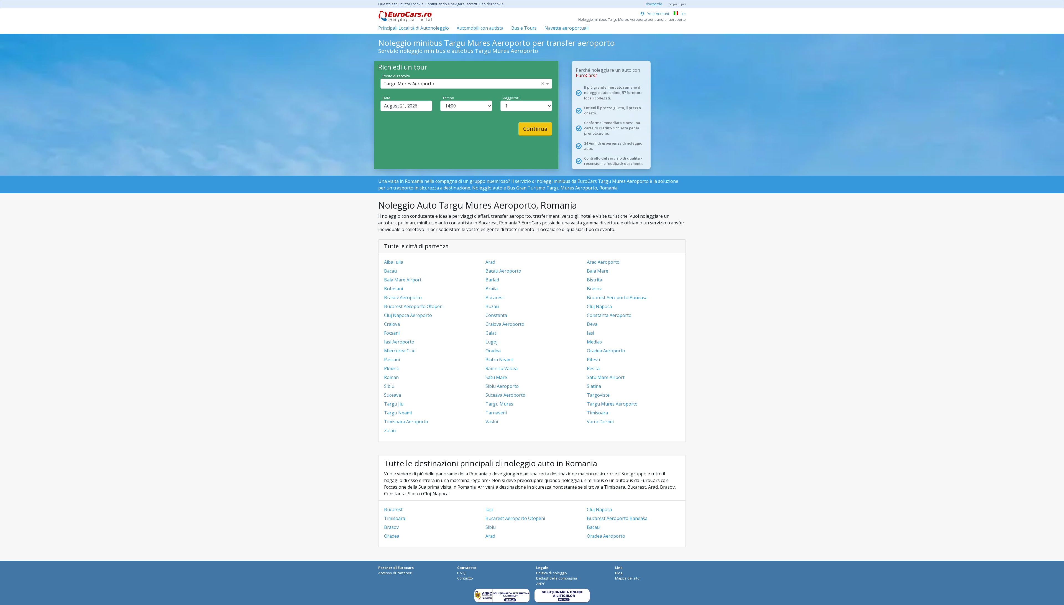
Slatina (594, 386)
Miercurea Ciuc (399, 351)
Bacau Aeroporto (503, 271)
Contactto (465, 578)
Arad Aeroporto (603, 262)
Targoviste (598, 395)
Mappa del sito (627, 578)
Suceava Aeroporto (505, 395)
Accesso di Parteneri (395, 572)
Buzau (492, 306)
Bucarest (494, 297)
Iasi (590, 333)
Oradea (493, 351)
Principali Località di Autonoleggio (413, 28)
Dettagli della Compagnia (556, 578)
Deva (592, 324)
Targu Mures (499, 404)
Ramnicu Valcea (501, 368)
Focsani (392, 333)
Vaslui (491, 422)
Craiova (392, 324)
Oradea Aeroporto (606, 351)
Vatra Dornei (600, 422)
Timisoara (597, 413)
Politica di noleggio (551, 572)
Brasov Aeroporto (403, 297)
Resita (593, 368)
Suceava (392, 395)
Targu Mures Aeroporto (612, 404)
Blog (618, 572)
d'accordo (654, 3)
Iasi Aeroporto (399, 342)
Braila (491, 289)
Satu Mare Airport (606, 377)
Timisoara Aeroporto (406, 422)
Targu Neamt (398, 413)
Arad (490, 262)
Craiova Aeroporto (504, 324)
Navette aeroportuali (566, 28)
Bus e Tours (524, 28)
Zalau (390, 430)
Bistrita (594, 280)
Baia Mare (597, 271)
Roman (391, 377)
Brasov (594, 289)
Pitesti (593, 360)
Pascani (392, 360)
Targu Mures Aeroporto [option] (408, 84)
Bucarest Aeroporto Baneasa (617, 297)
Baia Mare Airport (402, 280)
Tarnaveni (496, 413)
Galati (491, 333)
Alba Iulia (393, 262)
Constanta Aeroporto (609, 315)
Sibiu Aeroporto (502, 386)
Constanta (496, 315)
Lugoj (491, 342)
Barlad (492, 280)
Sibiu (389, 386)
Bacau (390, 271)
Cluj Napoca (599, 306)
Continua (535, 128)
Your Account (657, 13)
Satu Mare (496, 377)
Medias (594, 342)
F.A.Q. (461, 572)
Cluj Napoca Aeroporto (408, 315)
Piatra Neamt (499, 360)
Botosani (393, 289)
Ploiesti (391, 368)
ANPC (540, 583)
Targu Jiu (393, 404)
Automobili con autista (480, 28)
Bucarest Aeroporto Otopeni (414, 306)
